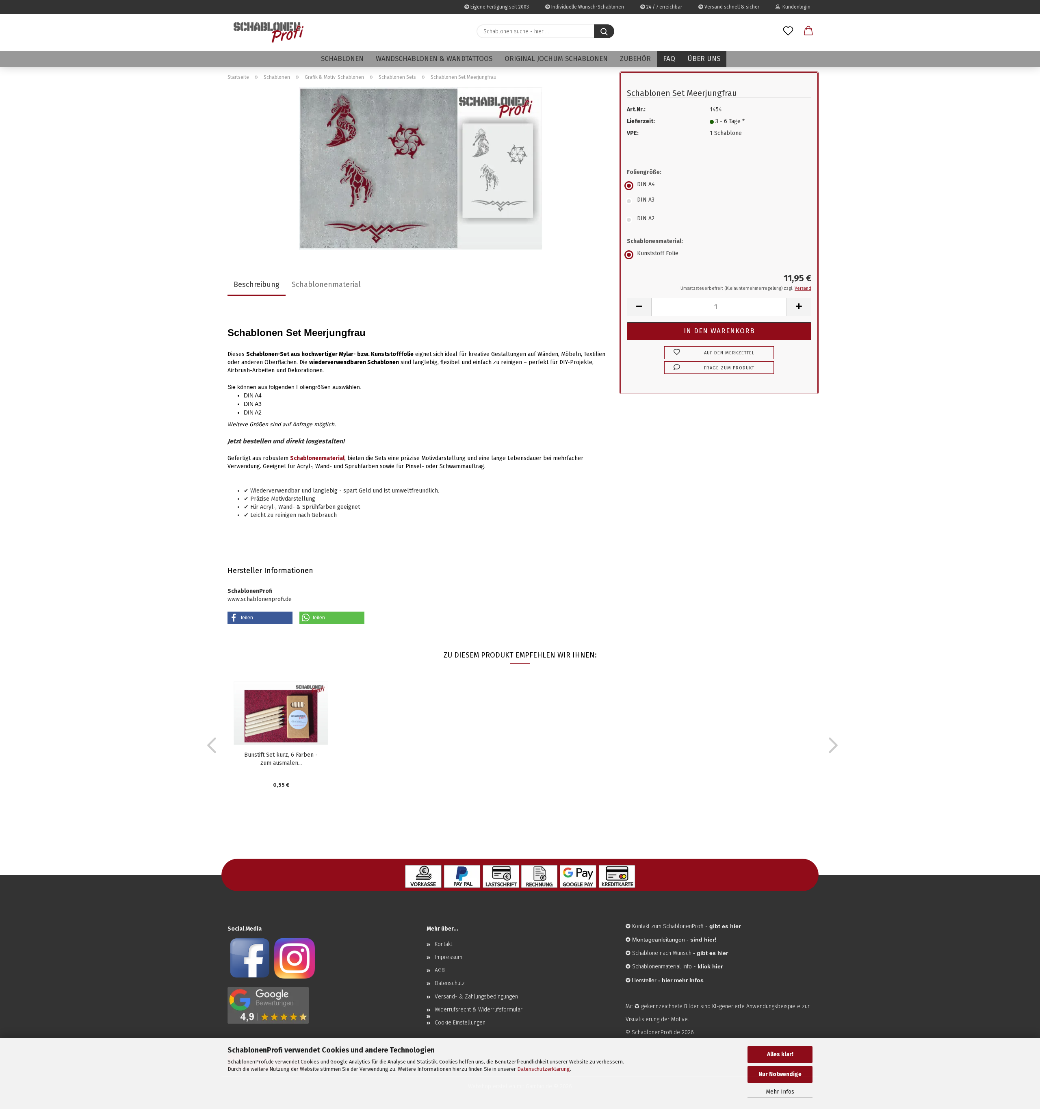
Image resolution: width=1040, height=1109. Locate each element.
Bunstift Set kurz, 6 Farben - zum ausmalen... (281, 758)
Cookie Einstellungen (460, 1022)
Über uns (703, 58)
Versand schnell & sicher (731, 7)
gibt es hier (712, 953)
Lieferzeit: (641, 121)
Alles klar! (780, 1054)
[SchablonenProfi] (269, 32)
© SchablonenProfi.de (653, 1032)
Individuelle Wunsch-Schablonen (587, 7)
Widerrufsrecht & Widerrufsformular (478, 1009)
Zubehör (635, 58)
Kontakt (443, 944)
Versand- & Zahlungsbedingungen (476, 996)
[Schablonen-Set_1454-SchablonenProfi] (420, 168)
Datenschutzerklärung (543, 1069)
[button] (808, 31)
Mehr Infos (780, 1091)
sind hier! (703, 939)
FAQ (669, 58)
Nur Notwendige (780, 1074)
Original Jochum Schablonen (556, 58)
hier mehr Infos (683, 980)
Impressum (448, 957)
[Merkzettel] (788, 31)
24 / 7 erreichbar (663, 7)
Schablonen (342, 58)
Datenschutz (450, 983)
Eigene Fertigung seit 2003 (499, 7)
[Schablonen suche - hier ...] (604, 31)
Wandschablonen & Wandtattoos (434, 58)
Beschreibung (257, 284)
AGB (440, 970)
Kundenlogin (795, 7)
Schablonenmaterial (326, 284)
